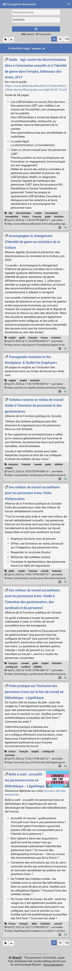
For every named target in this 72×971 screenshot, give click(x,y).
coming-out (11, 666)
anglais (12, 380)
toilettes (58, 464)
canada (38, 464)
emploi (38, 213)
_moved (58, 923)
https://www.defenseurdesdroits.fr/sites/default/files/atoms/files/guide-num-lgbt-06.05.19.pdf (36, 87)
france (25, 216)
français (36, 216)
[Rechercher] (36, 29)
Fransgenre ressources (21, 4)
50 (60, 39)
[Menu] (69, 5)
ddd (10, 213)
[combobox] (36, 19)
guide (48, 216)
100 (66, 39)
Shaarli (17, 957)
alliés (34, 923)
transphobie (51, 213)
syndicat (25, 666)
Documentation (53, 964)
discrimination (23, 213)
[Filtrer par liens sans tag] (5, 39)
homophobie (11, 216)
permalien (35, 220)
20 (54, 39)
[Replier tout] (11, 39)
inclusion (36, 48)
